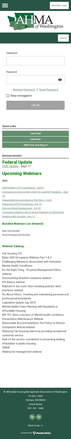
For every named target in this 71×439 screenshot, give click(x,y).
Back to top (34, 425)
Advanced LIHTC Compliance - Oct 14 (21, 204)
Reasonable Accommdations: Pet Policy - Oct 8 (26, 200)
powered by (27, 433)
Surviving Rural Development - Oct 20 (21, 208)
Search (63, 38)
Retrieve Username (24, 89)
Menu (5, 5)
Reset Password (48, 89)
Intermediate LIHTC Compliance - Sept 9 (23, 187)
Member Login (59, 5)
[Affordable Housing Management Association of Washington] (35, 21)
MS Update (11, 166)
